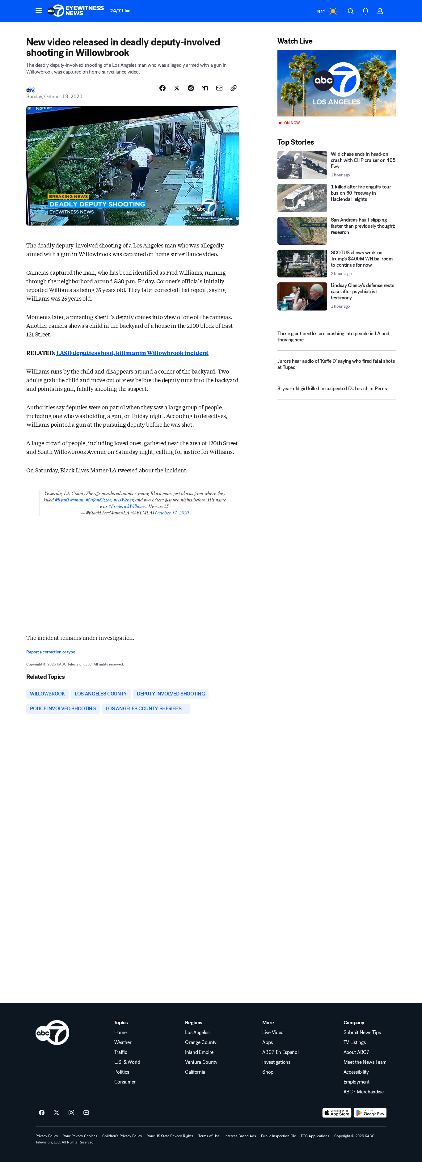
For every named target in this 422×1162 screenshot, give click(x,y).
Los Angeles (197, 1032)
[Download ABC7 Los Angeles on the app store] (337, 1113)
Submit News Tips (362, 1032)
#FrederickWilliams (127, 506)
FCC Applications (315, 1136)
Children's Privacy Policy (122, 1136)
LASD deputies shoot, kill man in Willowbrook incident (132, 353)
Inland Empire (199, 1052)
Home (120, 1032)
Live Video (273, 1032)
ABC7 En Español (280, 1052)
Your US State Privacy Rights (170, 1136)
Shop (267, 1072)
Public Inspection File (278, 1136)
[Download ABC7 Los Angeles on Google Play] (370, 1113)
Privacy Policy (47, 1136)
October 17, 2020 (172, 512)
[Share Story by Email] (219, 88)
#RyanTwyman (69, 499)
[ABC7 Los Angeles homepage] (76, 11)
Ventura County (201, 1062)
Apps (267, 1042)
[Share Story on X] (176, 88)
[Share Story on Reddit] (191, 88)
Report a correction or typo (50, 652)
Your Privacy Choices (80, 1136)
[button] (38, 10)
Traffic (120, 1052)
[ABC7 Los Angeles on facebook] (42, 1113)
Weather (123, 1042)
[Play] (336, 83)
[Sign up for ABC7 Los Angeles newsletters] (86, 1113)
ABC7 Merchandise (364, 1091)
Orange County (201, 1042)
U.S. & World (127, 1062)
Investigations (276, 1062)
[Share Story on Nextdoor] (205, 88)
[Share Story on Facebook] (162, 88)
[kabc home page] (52, 1032)
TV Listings (354, 1042)
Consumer (125, 1082)
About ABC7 (356, 1052)
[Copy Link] (233, 88)
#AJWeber (123, 499)
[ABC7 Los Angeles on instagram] (71, 1113)
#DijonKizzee (99, 499)
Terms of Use (209, 1136)
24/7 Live (120, 10)
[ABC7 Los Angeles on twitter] (56, 1113)
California (195, 1072)
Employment (356, 1082)
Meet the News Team (365, 1062)
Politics (121, 1072)
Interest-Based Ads (240, 1136)
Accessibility (356, 1072)
